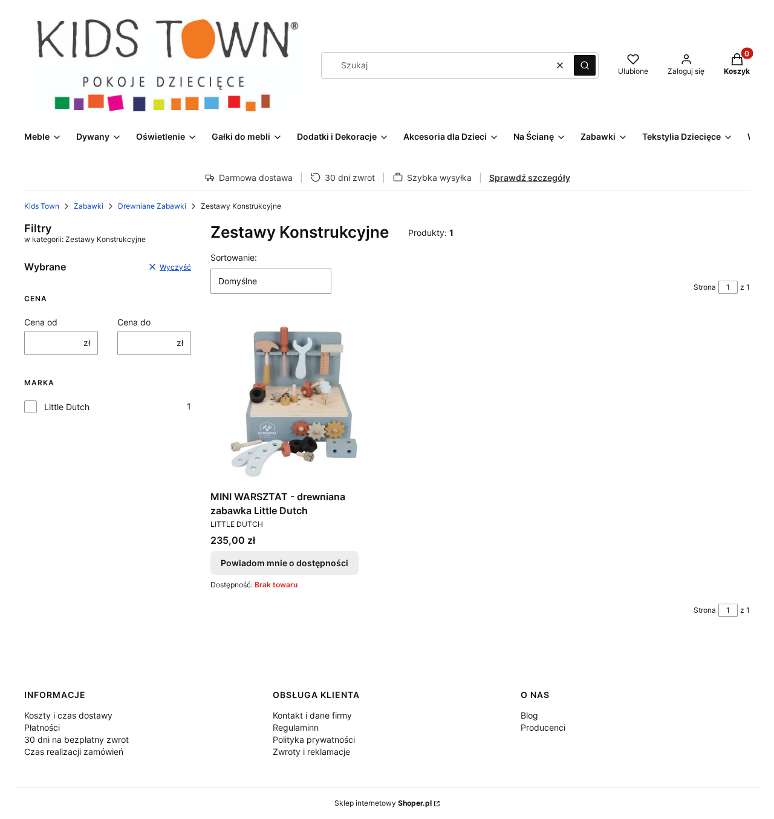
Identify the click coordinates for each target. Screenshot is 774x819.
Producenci (543, 727)
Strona (705, 287)
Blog (529, 715)
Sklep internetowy (383, 803)
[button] (585, 65)
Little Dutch (66, 407)
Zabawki (88, 205)
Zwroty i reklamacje (311, 751)
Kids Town (41, 205)
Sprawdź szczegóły (529, 177)
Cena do (134, 322)
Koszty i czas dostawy (68, 715)
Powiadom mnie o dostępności (284, 563)
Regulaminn (296, 727)
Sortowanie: (233, 257)
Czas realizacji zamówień (73, 751)
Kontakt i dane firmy (312, 715)
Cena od (40, 322)
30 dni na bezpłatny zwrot (76, 739)
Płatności (42, 727)
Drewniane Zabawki (152, 205)
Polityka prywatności (314, 739)
